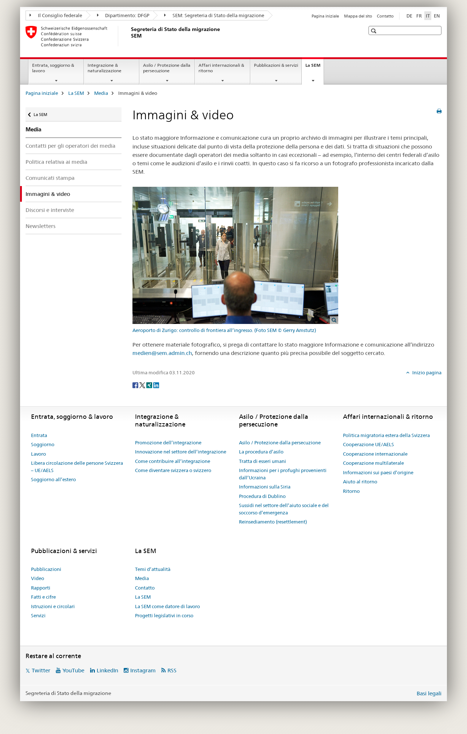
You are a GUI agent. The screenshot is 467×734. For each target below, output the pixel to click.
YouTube (73, 670)
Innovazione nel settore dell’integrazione (180, 452)
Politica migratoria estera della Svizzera (386, 435)
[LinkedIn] (156, 384)
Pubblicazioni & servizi (276, 65)
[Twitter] (142, 384)
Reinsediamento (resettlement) (273, 522)
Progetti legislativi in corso (164, 615)
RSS (172, 670)
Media (101, 93)
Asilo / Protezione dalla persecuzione (166, 67)
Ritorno (351, 491)
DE (409, 16)
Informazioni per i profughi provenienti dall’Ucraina (283, 473)
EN (437, 16)
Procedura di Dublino (262, 496)
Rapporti (40, 588)
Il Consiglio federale (59, 15)
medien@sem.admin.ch (162, 352)
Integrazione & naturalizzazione (104, 67)
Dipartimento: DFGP (126, 15)
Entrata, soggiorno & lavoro (53, 67)
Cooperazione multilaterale (373, 463)
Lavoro (38, 454)
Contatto (385, 16)
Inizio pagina (426, 372)
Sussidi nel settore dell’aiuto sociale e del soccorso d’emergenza (284, 508)
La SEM (314, 67)
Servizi (38, 615)
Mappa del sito (358, 16)
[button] (374, 30)
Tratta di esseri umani (262, 461)
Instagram (143, 670)
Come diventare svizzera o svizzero (173, 470)
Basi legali (429, 693)
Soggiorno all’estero (53, 479)
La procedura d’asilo (261, 452)
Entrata (39, 435)
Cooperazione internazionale (375, 454)
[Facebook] (135, 384)
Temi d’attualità (152, 569)
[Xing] (149, 384)
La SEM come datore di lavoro (167, 606)
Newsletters (40, 226)
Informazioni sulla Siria (264, 487)
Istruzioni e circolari (53, 606)
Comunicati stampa (50, 177)
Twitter (41, 670)
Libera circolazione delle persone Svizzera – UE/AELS (77, 466)
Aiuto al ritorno (360, 481)
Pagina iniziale (325, 16)
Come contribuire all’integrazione (172, 461)
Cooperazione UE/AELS (368, 444)
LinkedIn (107, 670)
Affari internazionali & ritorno (221, 67)
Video (37, 578)
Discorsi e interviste (50, 209)
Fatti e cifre (43, 597)
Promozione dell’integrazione (168, 442)
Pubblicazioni (46, 569)
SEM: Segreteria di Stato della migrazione (217, 15)
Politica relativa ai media (56, 161)
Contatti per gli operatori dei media (70, 145)
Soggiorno (42, 444)
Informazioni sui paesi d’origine (378, 472)
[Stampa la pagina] (439, 111)
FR (419, 16)
